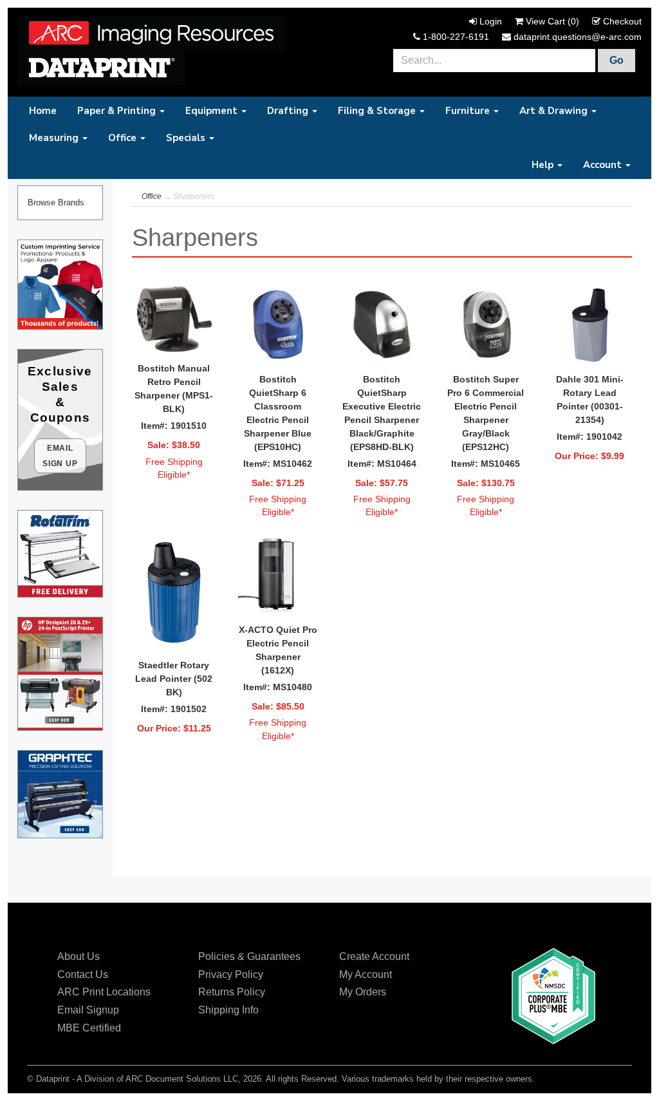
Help (544, 164)
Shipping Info (228, 1009)
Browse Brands (56, 202)
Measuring (55, 137)
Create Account (374, 956)
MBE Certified (89, 1027)
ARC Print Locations (104, 991)
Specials (187, 137)
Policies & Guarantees (249, 956)
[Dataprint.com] (151, 32)
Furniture (468, 110)
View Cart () (552, 21)
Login (490, 21)
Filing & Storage (378, 110)
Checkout (622, 21)
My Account (365, 974)
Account (603, 164)
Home (43, 110)
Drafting (289, 110)
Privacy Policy (230, 974)
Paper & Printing (117, 110)
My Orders (362, 991)
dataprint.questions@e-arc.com (578, 37)
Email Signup (88, 1009)
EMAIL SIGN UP (60, 456)
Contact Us (82, 974)
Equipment (212, 110)
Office (123, 137)
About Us (78, 956)
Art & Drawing (554, 110)
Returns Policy (231, 991)
